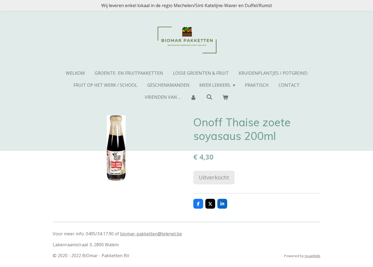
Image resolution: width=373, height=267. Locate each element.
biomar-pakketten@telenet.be (151, 234)
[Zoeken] (209, 96)
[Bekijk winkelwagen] (225, 97)
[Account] (193, 97)
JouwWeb (312, 255)
